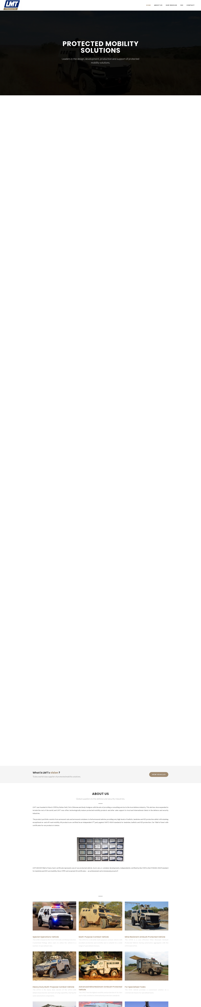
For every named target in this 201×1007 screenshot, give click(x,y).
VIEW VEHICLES (159, 774)
